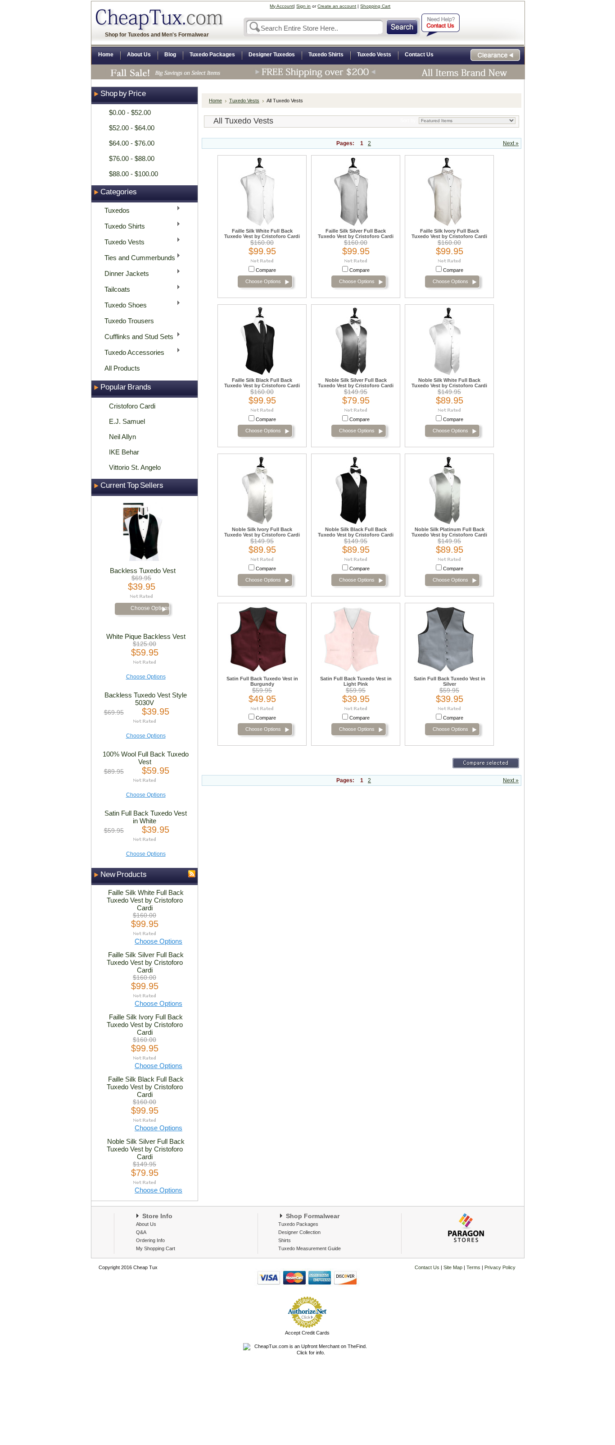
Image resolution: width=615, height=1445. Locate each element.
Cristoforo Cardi (132, 406)
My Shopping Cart (155, 1248)
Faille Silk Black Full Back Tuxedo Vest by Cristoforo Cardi (145, 1086)
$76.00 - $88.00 (131, 158)
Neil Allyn (122, 436)
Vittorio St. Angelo (135, 467)
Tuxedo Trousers (129, 321)
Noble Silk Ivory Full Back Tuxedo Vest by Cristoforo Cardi (262, 532)
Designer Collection (299, 1232)
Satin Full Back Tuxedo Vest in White (145, 817)
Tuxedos (114, 210)
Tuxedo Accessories (131, 352)
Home (215, 100)
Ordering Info (150, 1240)
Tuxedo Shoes (123, 304)
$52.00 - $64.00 (131, 128)
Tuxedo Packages (298, 1224)
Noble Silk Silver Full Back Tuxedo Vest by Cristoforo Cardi (146, 1149)
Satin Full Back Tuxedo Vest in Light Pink (356, 681)
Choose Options (150, 608)
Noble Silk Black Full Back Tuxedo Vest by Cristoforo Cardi (355, 532)
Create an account (336, 6)
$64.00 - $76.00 (131, 143)
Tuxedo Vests (122, 241)
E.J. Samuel (127, 421)
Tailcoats (114, 288)
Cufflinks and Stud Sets (136, 336)
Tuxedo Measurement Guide (309, 1248)
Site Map (452, 1267)
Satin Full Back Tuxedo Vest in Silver (449, 681)
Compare (266, 270)
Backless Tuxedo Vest (143, 570)
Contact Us (427, 1267)
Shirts (284, 1240)
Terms (474, 1267)
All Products (122, 368)
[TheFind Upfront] (307, 1352)
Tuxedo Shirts (122, 225)
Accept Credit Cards (307, 1332)
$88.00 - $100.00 (133, 174)
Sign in (303, 6)
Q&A (141, 1232)
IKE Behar (124, 452)
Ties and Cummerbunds (137, 257)
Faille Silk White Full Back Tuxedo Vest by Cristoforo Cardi (145, 900)
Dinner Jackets (124, 273)
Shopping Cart (375, 6)
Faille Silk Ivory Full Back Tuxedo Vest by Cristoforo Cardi (145, 1024)
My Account (282, 6)
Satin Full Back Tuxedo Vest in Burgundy (262, 681)
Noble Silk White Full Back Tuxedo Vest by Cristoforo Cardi (449, 382)
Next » (511, 143)
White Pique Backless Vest (145, 636)
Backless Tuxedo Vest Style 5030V (145, 698)
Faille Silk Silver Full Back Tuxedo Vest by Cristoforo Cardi (145, 962)
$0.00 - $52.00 (130, 112)
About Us (146, 1224)
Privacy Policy (499, 1267)
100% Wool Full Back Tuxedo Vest (146, 758)
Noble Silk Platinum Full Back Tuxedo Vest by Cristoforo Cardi (449, 532)
